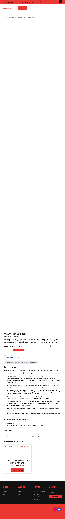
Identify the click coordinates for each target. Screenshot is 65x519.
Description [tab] (9, 362)
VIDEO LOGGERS (21, 17)
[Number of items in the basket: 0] (40, 1)
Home (5, 17)
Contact (20, 494)
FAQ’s (19, 491)
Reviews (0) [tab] (33, 362)
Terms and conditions (39, 491)
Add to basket (18, 350)
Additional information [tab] (21, 362)
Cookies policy (37, 499)
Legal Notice (37, 494)
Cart (4, 494)
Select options (18, 470)
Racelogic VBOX (12, 17)
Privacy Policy (37, 496)
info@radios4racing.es (27, 2)
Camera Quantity (9, 346)
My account (6, 491)
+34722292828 (9, 2)
